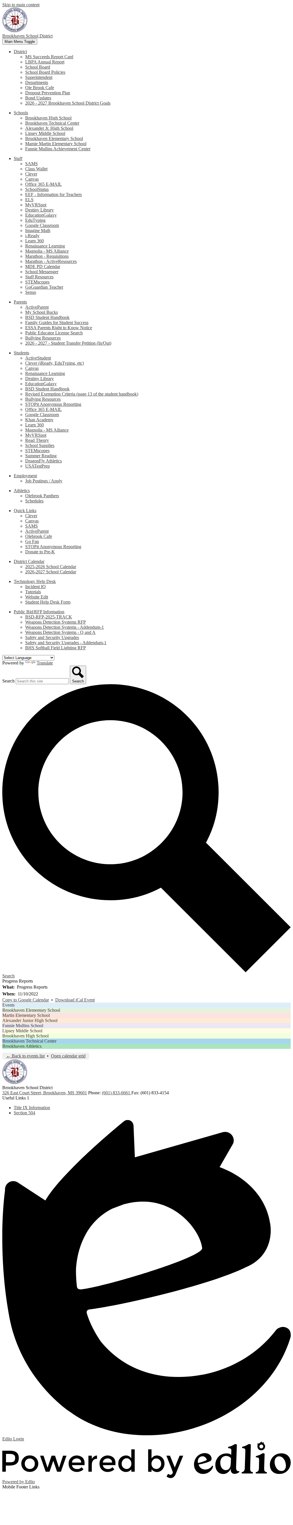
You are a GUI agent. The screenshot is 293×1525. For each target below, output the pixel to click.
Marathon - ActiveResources (51, 261)
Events (8, 1005)
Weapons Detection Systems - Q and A (60, 632)
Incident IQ (35, 586)
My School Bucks (41, 312)
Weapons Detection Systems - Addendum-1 (64, 627)
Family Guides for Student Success (56, 322)
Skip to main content (20, 4)
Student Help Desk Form (47, 602)
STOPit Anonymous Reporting (53, 404)
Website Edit (36, 596)
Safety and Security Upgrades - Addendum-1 (65, 642)
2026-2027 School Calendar (50, 571)
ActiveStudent (38, 358)
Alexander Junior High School (30, 1020)
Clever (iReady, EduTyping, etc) (54, 363)
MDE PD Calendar (42, 266)
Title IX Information (32, 1107)
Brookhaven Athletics (21, 1046)
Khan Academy (39, 419)
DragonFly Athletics (43, 460)
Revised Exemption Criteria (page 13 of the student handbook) (81, 394)
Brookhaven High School (48, 117)
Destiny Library (39, 209)
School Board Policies (45, 72)
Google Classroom (42, 225)
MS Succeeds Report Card (49, 56)
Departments (36, 82)
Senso (30, 292)
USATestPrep (37, 466)
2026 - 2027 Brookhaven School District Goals (67, 103)
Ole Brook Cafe (39, 87)
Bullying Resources (43, 338)
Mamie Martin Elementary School (55, 143)
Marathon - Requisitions (47, 256)
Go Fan (32, 541)
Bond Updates (38, 97)
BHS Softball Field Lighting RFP (55, 647)
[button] (20, 51)
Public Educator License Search (54, 332)
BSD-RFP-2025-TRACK (48, 616)
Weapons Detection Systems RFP (55, 622)
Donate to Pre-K (40, 551)
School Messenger (41, 271)
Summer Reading (41, 455)
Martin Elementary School (26, 1015)
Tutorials (33, 591)
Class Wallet (36, 168)
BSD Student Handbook (47, 317)
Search (8, 680)
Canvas (32, 179)
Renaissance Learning (45, 245)
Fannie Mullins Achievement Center (57, 148)
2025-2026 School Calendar (50, 566)
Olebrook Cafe (38, 536)
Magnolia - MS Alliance (47, 251)
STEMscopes (37, 282)
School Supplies (39, 445)
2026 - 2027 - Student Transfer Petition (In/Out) (68, 343)
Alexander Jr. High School (49, 128)
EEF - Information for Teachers (53, 194)
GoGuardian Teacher (44, 287)
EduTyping (35, 220)
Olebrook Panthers (42, 495)
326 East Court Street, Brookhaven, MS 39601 (44, 1092)
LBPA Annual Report (44, 61)
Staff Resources (39, 276)
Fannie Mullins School (22, 1025)
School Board (37, 67)
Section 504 (24, 1112)
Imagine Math (37, 230)
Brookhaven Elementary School (54, 138)
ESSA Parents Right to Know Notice (58, 327)
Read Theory (37, 440)
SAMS (31, 163)
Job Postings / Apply (43, 480)
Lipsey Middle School (45, 133)
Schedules (34, 500)
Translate (45, 662)
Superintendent (38, 77)
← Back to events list (25, 1055)
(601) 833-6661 (116, 1092)
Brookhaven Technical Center (52, 123)
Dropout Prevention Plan (47, 92)
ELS (29, 199)
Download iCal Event (75, 999)
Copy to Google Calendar (25, 999)
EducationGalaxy (41, 215)
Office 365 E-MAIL (43, 184)
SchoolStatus (37, 189)
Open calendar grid (68, 1055)
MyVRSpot (35, 204)
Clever (31, 173)
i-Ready (32, 235)
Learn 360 (34, 240)
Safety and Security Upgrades (52, 637)
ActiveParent (37, 307)
